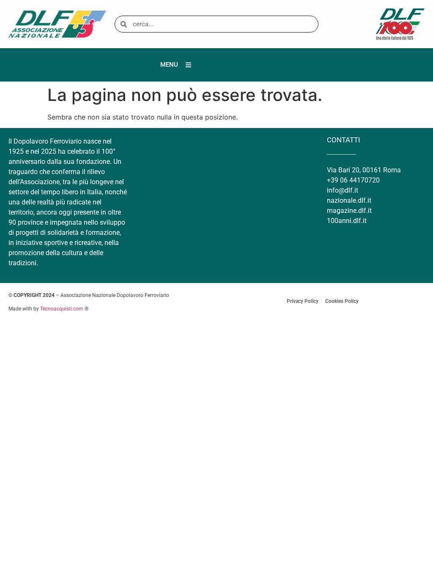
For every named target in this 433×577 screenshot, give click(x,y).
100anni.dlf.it (347, 221)
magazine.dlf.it (349, 211)
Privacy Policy (302, 301)
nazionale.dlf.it (349, 200)
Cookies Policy (342, 301)
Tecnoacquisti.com (61, 309)
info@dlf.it (342, 190)
